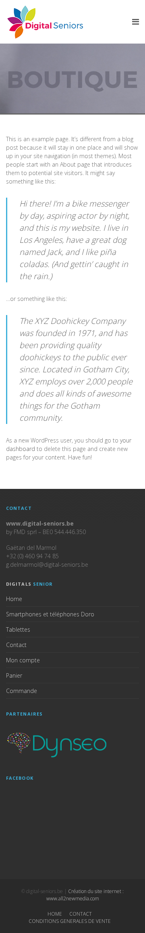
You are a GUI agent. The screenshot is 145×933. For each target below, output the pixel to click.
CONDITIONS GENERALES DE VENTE (70, 921)
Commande (21, 691)
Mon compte (23, 660)
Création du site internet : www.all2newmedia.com (85, 895)
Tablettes (18, 629)
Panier (14, 675)
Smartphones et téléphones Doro (50, 614)
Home (14, 599)
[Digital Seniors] (46, 21)
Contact (16, 645)
